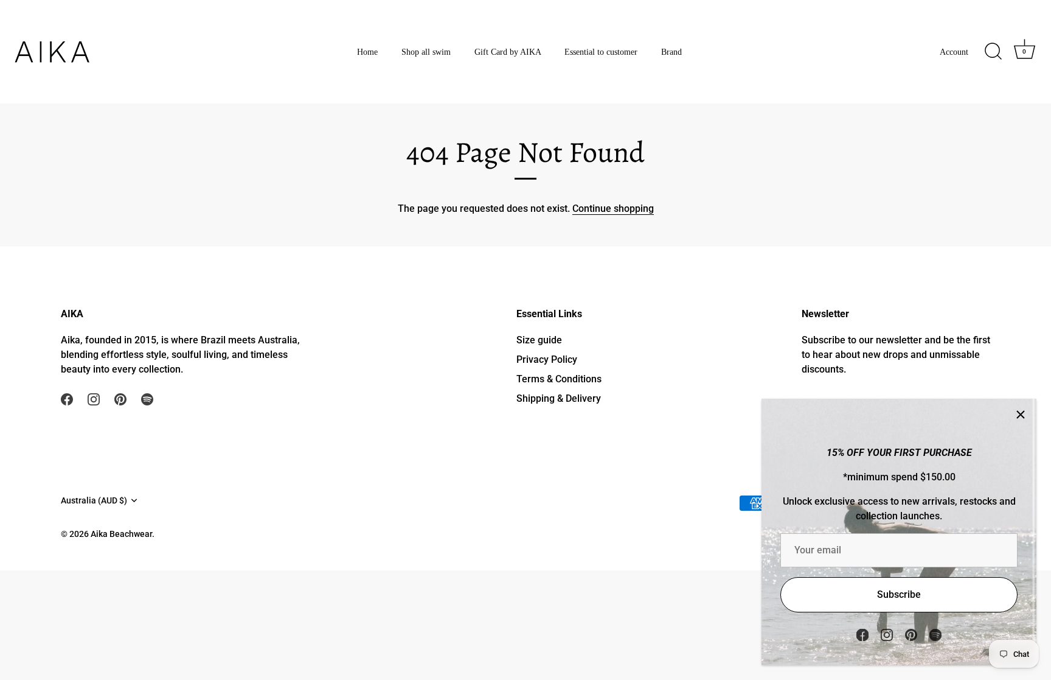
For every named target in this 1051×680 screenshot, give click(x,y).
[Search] (993, 51)
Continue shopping (613, 208)
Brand (671, 52)
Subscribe (899, 594)
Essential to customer (600, 52)
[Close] (1020, 414)
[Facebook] (862, 634)
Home (367, 52)
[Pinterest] (911, 634)
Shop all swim (426, 52)
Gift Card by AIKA (507, 52)
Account (954, 52)
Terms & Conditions (559, 379)
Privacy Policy (546, 359)
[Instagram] (887, 634)
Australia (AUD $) (94, 500)
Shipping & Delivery (558, 398)
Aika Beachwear (121, 534)
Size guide (539, 340)
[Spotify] (935, 634)
